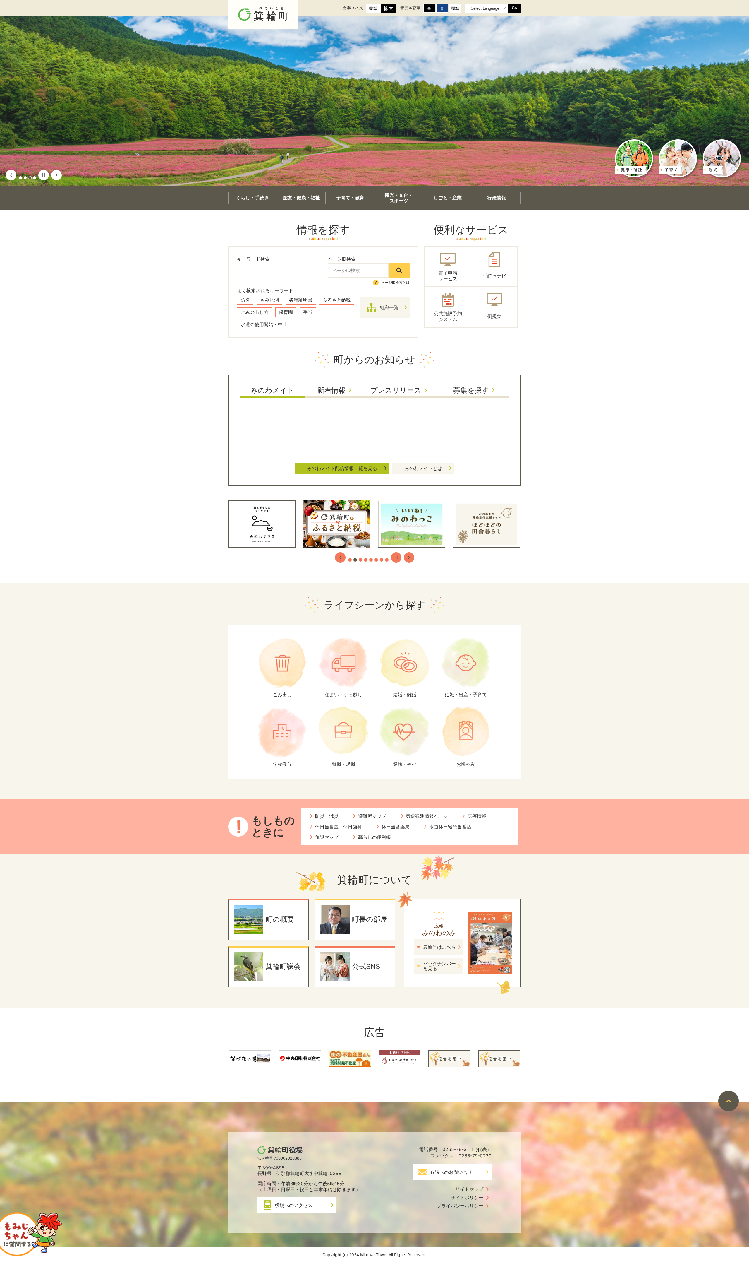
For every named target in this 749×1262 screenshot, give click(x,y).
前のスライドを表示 (11, 175)
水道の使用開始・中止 (263, 324)
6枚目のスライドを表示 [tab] (376, 560)
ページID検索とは (396, 282)
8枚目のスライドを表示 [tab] (387, 560)
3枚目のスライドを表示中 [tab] (30, 177)
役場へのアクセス (293, 1205)
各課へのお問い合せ (451, 1172)
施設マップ (327, 837)
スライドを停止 (43, 175)
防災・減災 (327, 816)
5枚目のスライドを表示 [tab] (371, 560)
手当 (307, 312)
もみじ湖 (269, 300)
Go (514, 8)
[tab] (272, 392)
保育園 (286, 312)
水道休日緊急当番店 (450, 826)
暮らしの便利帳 (374, 837)
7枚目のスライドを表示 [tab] (381, 560)
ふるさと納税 (337, 300)
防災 (245, 300)
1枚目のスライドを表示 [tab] (20, 177)
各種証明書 (300, 300)
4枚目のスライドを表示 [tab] (34, 177)
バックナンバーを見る (439, 966)
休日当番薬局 (396, 826)
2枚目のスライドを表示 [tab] (25, 177)
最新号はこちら (439, 947)
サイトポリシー (467, 1198)
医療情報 (477, 816)
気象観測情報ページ (427, 816)
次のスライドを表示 (56, 175)
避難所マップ (372, 816)
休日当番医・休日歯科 (338, 826)
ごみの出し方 (254, 312)
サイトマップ (469, 1189)
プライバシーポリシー (460, 1206)
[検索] (399, 270)
